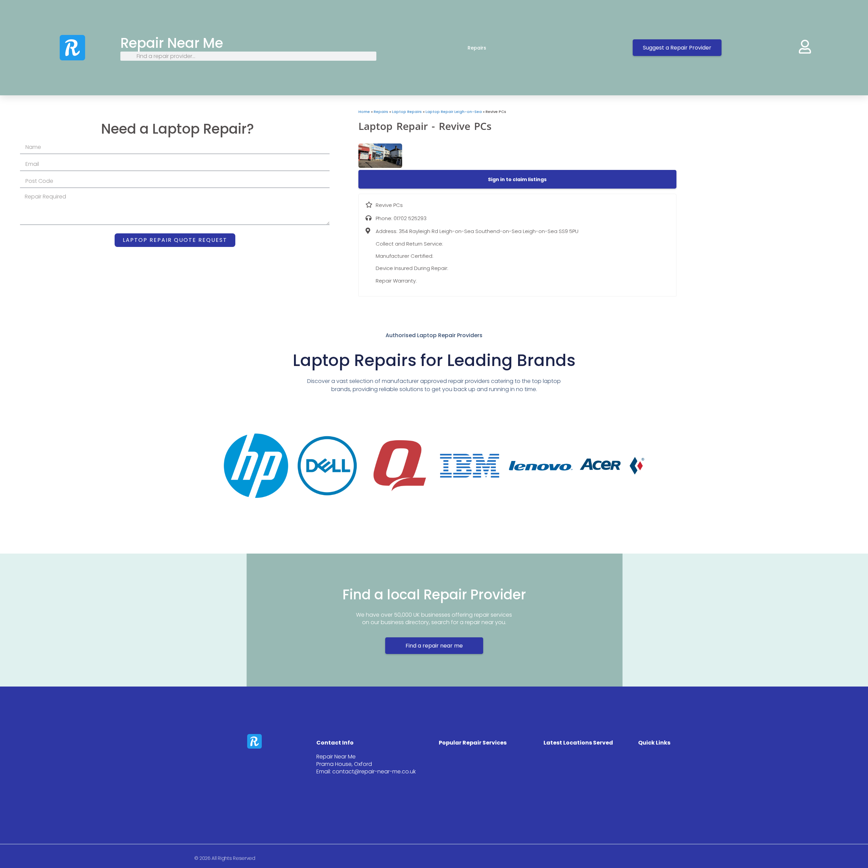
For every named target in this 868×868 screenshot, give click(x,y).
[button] (517, 179)
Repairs (477, 48)
